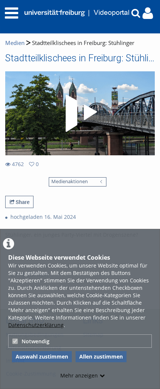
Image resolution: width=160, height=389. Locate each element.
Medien (15, 43)
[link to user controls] (147, 13)
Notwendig (35, 341)
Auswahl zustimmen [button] (42, 356)
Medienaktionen (69, 181)
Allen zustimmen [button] (101, 356)
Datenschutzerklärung (36, 324)
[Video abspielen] (80, 113)
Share (22, 201)
